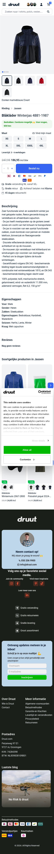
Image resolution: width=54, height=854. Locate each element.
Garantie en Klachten (36, 711)
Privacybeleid (32, 718)
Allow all (27, 450)
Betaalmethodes (33, 707)
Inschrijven (27, 677)
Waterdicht (7, 319)
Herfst (14, 322)
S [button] (18, 138)
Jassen (17, 108)
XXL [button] (18, 145)
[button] (7, 80)
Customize (25, 459)
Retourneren (31, 722)
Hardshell (36, 315)
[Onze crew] (31, 4)
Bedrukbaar (24, 315)
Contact (6, 707)
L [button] (41, 138)
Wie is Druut (8, 703)
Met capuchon (16, 326)
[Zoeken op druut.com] (27, 11)
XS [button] (6, 138)
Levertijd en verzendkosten (38, 715)
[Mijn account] (41, 4)
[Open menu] (4, 4)
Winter (28, 322)
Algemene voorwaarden (37, 703)
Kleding (6, 108)
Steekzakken (17, 311)
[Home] (14, 4)
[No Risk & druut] (26, 806)
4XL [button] (41, 145)
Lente (21, 322)
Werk (10, 304)
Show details (38, 440)
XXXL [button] (30, 145)
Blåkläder (9, 115)
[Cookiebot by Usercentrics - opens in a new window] (38, 392)
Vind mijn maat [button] (43, 133)
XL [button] (7, 145)
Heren (13, 308)
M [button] (30, 138)
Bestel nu (34, 168)
